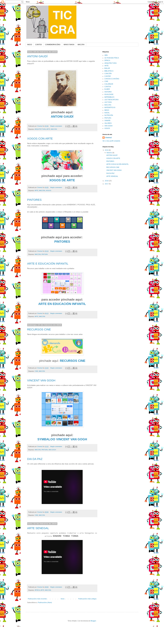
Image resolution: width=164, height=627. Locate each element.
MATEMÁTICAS (109, 107)
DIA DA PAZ (34, 459)
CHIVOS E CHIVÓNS (111, 79)
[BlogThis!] (69, 126)
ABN (106, 55)
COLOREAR (108, 84)
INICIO (29, 44)
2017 (107, 184)
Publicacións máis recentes (37, 599)
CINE (36, 371)
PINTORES (34, 199)
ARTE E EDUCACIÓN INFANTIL (47, 263)
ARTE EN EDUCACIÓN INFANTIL (62, 304)
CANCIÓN (108, 73)
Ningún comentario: (56, 126)
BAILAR (107, 68)
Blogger (93, 621)
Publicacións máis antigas (87, 599)
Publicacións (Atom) (45, 602)
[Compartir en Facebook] (74, 126)
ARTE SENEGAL (38, 528)
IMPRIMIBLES (109, 97)
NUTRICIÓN (108, 115)
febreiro (109, 153)
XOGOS (48, 190)
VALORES (108, 123)
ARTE (48, 129)
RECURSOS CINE (39, 329)
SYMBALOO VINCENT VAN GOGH (62, 439)
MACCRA (81, 44)
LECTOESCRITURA (111, 100)
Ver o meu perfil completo (111, 141)
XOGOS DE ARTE (62, 180)
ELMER (107, 89)
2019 (107, 150)
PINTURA (45, 254)
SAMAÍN (107, 120)
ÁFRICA (37, 590)
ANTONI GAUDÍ (37, 56)
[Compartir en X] (71, 126)
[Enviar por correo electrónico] (66, 126)
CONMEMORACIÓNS (52, 44)
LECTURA (108, 102)
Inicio (62, 599)
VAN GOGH (52, 449)
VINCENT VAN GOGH (41, 380)
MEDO (106, 110)
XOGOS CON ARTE (40, 138)
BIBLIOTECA (108, 71)
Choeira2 (108, 137)
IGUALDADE (108, 94)
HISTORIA (108, 92)
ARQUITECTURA (40, 129)
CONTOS (38, 44)
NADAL (107, 113)
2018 (107, 181)
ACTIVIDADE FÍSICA (111, 58)
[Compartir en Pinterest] (76, 126)
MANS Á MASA (69, 44)
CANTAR (107, 76)
